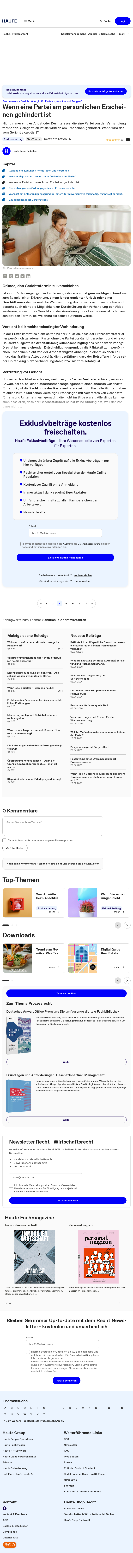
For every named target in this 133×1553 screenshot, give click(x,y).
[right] (126, 1303)
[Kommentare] (128, 139)
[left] (119, 1303)
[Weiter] (127, 925)
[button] (123, 21)
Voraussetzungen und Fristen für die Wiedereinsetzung (92, 718)
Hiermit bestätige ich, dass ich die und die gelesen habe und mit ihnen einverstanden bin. (66, 545)
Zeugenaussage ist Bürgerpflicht (89, 747)
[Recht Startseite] (10, 21)
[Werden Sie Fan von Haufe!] (4, 1508)
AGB (65, 543)
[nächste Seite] (92, 603)
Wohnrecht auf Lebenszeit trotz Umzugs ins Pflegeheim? (33, 644)
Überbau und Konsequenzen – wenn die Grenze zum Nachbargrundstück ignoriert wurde (32, 764)
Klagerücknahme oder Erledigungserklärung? (34, 779)
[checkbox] (19, 544)
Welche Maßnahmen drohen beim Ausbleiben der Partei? (97, 733)
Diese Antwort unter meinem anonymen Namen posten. (40, 840)
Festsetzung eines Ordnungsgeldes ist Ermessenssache (93, 760)
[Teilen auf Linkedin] (28, 277)
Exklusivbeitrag (13, 139)
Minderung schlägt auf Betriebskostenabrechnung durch (32, 716)
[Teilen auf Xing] (22, 277)
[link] (6, 33)
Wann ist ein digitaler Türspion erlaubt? (30, 687)
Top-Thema (34, 139)
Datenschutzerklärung (89, 543)
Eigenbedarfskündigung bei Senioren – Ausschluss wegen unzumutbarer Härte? (33, 674)
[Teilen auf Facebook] (16, 277)
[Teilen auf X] (10, 277)
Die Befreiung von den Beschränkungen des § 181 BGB (34, 747)
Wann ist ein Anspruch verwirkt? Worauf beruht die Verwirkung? (33, 732)
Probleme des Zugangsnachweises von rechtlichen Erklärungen (34, 701)
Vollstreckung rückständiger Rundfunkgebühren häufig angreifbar (34, 659)
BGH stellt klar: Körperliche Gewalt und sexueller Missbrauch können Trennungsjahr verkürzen (97, 645)
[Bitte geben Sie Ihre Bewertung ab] (118, 140)
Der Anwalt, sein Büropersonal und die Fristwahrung (93, 692)
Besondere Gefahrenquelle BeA (89, 705)
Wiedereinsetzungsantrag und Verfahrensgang (88, 677)
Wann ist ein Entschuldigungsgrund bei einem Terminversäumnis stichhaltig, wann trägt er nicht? (97, 777)
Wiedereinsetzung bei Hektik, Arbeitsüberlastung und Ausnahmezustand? (97, 662)
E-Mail (32, 526)
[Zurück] (118, 925)
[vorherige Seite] (41, 603)
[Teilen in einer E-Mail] (5, 277)
